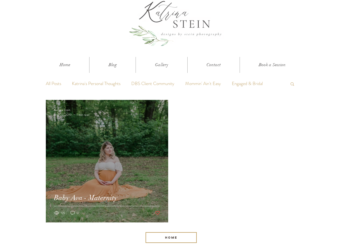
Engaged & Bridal (247, 83)
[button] (292, 84)
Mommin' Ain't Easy (203, 83)
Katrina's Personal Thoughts (96, 83)
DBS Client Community (152, 83)
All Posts (53, 83)
